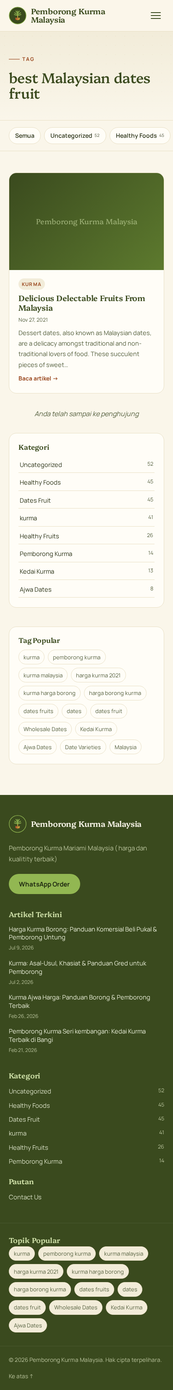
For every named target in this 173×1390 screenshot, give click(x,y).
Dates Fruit (86, 500)
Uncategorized (75, 135)
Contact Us (25, 1197)
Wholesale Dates (45, 729)
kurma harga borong (50, 693)
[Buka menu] (155, 15)
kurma (86, 518)
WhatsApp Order (44, 884)
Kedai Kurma (86, 571)
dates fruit (108, 711)
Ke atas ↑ (21, 1376)
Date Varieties (83, 747)
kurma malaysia (43, 675)
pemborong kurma (76, 657)
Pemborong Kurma (86, 553)
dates (74, 711)
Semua (24, 135)
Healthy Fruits (86, 536)
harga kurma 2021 (98, 675)
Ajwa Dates (86, 589)
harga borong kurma (115, 693)
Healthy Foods (140, 135)
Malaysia (125, 747)
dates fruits (38, 711)
